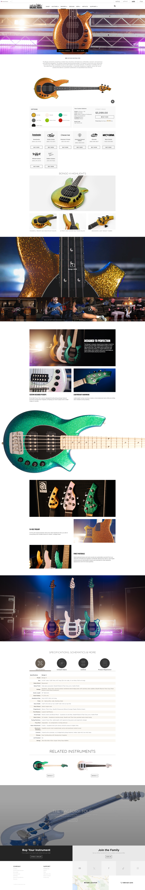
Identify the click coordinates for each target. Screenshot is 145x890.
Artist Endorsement (18, 870)
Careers (15, 868)
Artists (85, 6)
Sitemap (15, 875)
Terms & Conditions (18, 877)
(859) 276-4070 (36, 160)
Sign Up (108, 856)
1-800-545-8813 (108, 141)
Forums (15, 879)
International (16, 874)
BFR (77, 6)
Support (93, 6)
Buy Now (80, 50)
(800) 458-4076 (79, 142)
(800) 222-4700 (36, 141)
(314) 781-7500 (51, 160)
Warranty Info (47, 874)
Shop (48, 6)
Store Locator (47, 875)
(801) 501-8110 (65, 141)
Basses (63, 6)
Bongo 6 (94, 775)
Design (71, 6)
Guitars (55, 6)
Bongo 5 (50, 775)
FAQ (44, 872)
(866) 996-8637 (94, 141)
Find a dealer (36, 856)
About (45, 870)
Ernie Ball (15, 872)
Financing (46, 877)
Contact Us (46, 868)
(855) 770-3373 (51, 141)
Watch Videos (64, 50)
